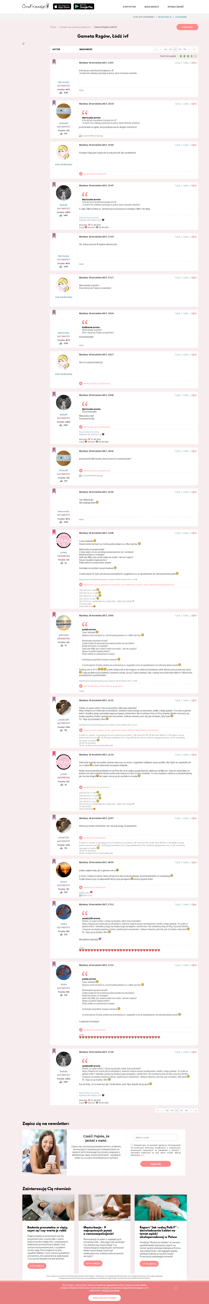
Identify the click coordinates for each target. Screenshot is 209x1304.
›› (194, 49)
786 (175, 49)
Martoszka (63, 82)
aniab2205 (63, 719)
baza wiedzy (152, 6)
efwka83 (63, 123)
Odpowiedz (187, 27)
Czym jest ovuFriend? (143, 17)
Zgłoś (194, 62)
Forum (53, 27)
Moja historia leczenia (89, 217)
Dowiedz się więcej (110, 1290)
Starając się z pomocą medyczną (75, 27)
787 (179, 49)
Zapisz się (156, 1163)
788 (184, 49)
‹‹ (156, 49)
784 (165, 49)
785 (170, 49)
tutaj (142, 1155)
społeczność (176, 6)
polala (63, 552)
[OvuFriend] (35, 8)
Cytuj (177, 62)
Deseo (63, 881)
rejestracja (165, 17)
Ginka (64, 924)
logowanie (181, 17)
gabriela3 (64, 635)
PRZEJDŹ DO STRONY (104, 1297)
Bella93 (63, 205)
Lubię (185, 62)
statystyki (129, 6)
